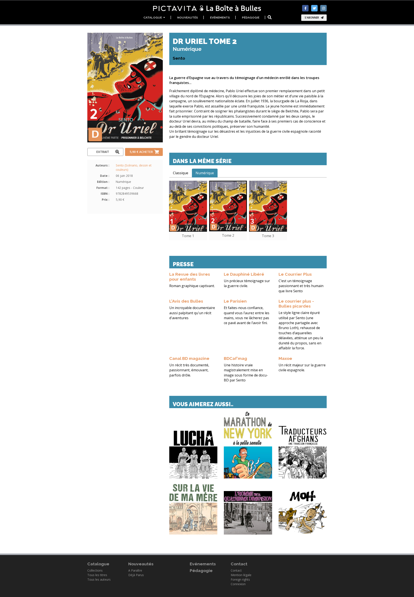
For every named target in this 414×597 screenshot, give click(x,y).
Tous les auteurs (99, 579)
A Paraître (135, 570)
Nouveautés (187, 17)
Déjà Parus (136, 575)
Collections (95, 570)
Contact (236, 570)
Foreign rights (240, 579)
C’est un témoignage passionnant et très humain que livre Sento (301, 285)
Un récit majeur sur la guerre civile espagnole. (302, 367)
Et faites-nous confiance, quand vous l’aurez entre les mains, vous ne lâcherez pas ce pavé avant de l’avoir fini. (246, 315)
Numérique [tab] (205, 173)
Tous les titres (97, 575)
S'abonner (312, 17)
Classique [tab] (180, 173)
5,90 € (141, 152)
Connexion (238, 584)
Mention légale (241, 575)
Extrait (102, 152)
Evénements (220, 17)
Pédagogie (250, 17)
